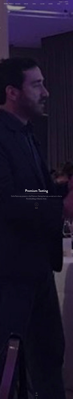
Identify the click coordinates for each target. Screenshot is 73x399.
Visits (67, 4)
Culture (42, 4)
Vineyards (17, 4)
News (58, 4)
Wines (34, 4)
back (36, 208)
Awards (50, 4)
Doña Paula (8, 3)
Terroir (26, 4)
